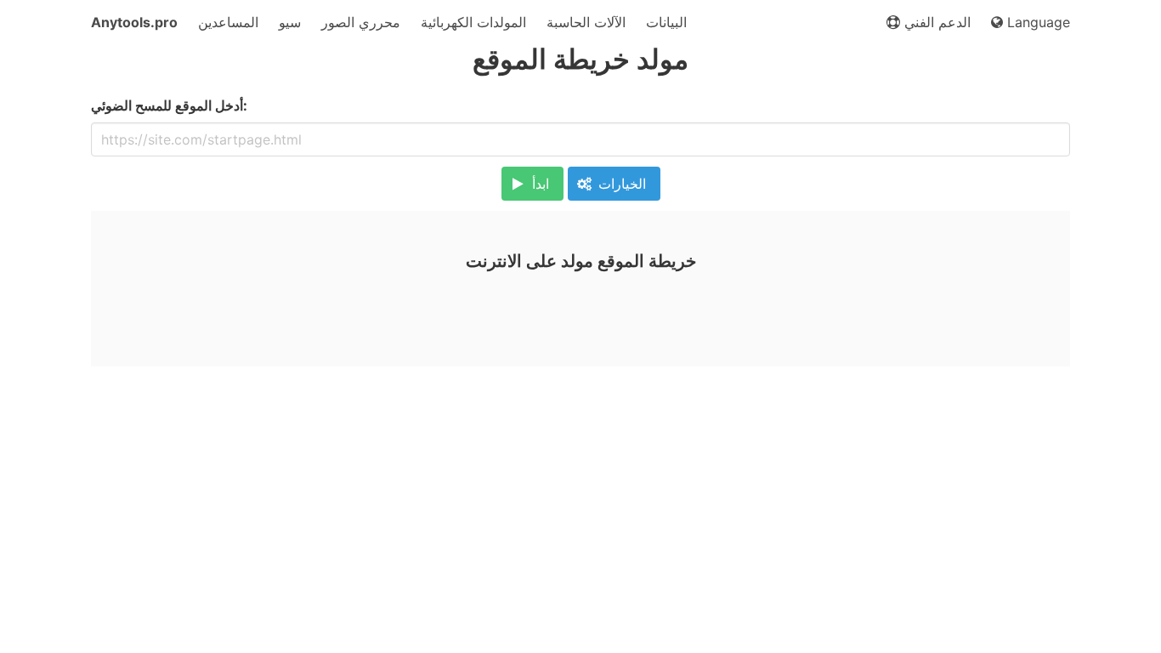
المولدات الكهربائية (473, 22)
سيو (290, 22)
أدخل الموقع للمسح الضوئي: (169, 105)
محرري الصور (360, 22)
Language (1036, 22)
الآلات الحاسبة (586, 22)
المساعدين (228, 22)
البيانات (666, 22)
